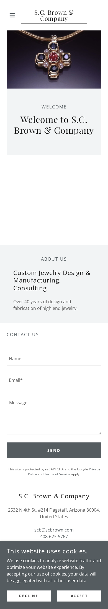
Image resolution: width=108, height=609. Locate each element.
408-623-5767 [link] (54, 536)
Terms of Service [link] (57, 474)
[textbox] (54, 358)
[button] (14, 15)
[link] (54, 15)
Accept (79, 596)
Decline (28, 596)
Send (54, 450)
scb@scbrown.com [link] (54, 530)
